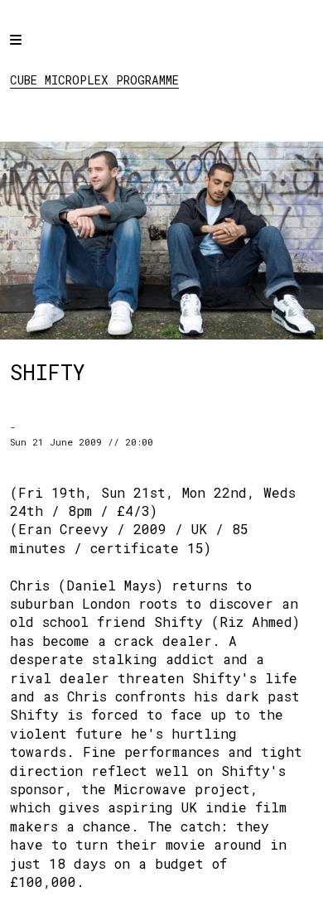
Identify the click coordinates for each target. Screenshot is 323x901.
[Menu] (30, 51)
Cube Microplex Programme (94, 80)
